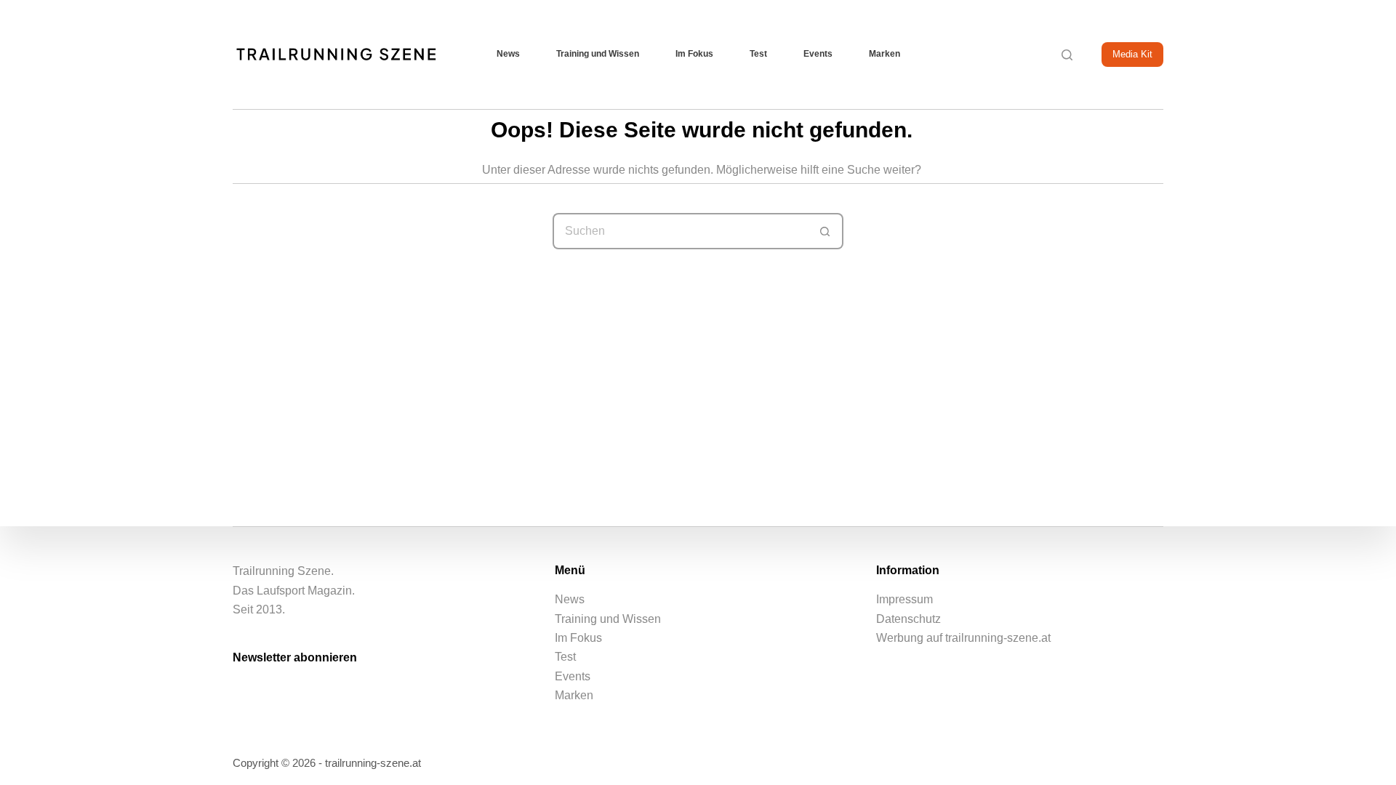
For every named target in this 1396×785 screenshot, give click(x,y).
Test (758, 54)
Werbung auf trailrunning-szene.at (963, 638)
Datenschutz (908, 619)
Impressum (904, 599)
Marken (884, 54)
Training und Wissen (597, 54)
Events (818, 54)
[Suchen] (1067, 54)
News (508, 54)
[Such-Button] (825, 231)
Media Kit (1132, 54)
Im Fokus (694, 54)
